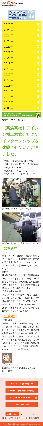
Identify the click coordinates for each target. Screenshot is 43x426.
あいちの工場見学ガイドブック (20, 398)
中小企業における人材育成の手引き (21, 391)
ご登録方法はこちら (21, 404)
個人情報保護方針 (33, 418)
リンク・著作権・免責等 (10, 418)
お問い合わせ (12, 414)
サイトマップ (29, 414)
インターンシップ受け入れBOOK (21, 384)
